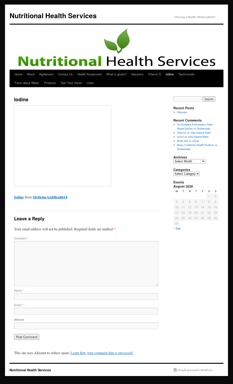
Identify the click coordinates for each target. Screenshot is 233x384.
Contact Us (65, 74)
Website (19, 319)
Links (90, 83)
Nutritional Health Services (53, 15)
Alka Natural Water (200, 132)
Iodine (170, 74)
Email (18, 305)
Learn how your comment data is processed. (102, 352)
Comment (21, 238)
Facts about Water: (27, 83)
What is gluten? (116, 74)
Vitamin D (154, 74)
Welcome (182, 112)
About (31, 74)
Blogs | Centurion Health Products (195, 145)
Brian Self (182, 140)
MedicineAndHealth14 (50, 197)
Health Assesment (89, 74)
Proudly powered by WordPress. (195, 370)
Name (18, 290)
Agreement (46, 74)
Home (18, 74)
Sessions (137, 74)
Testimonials (186, 74)
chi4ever (181, 132)
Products (50, 83)
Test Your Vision (71, 83)
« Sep (177, 228)
